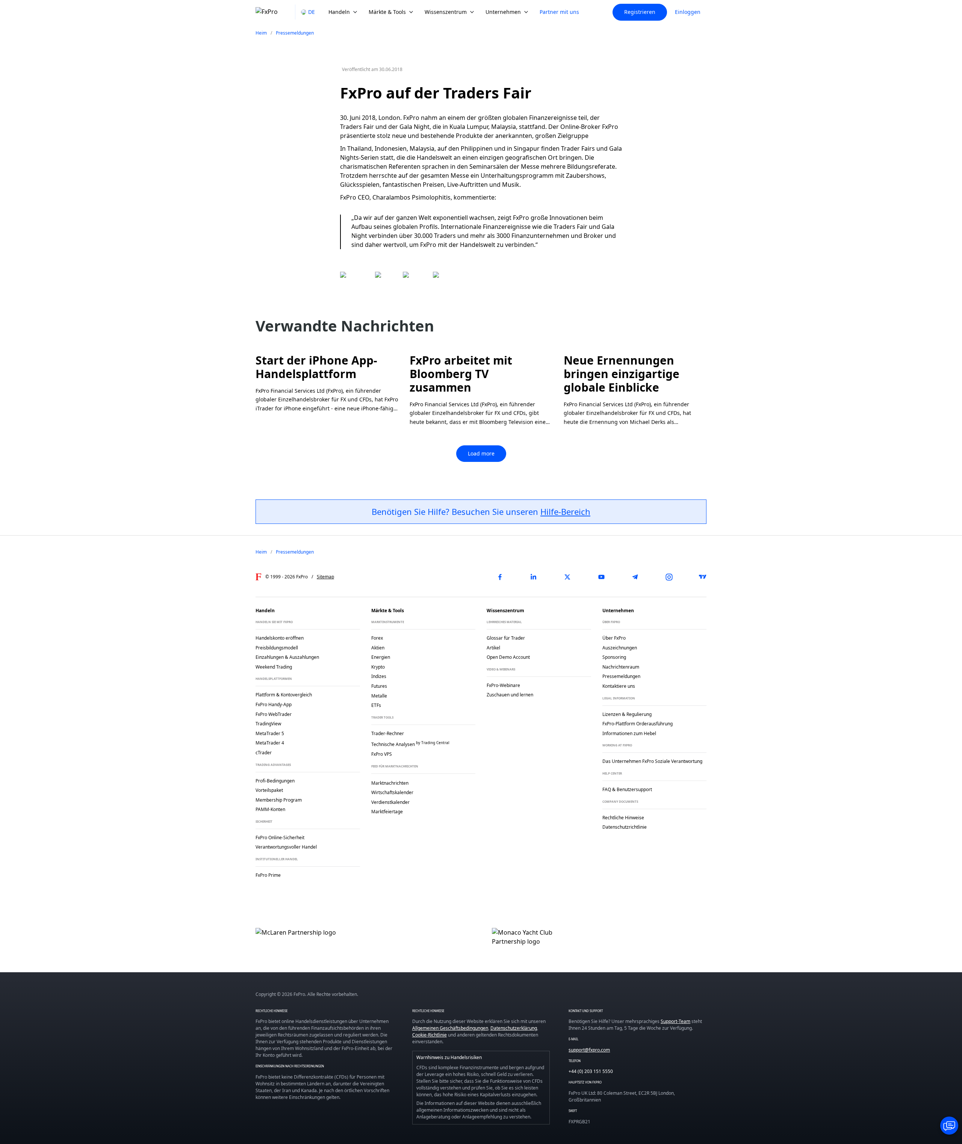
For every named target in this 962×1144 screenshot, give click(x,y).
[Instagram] (669, 577)
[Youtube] (601, 577)
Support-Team (675, 1021)
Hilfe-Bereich (565, 511)
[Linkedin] (533, 577)
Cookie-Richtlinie (429, 1035)
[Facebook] (500, 577)
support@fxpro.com (589, 1050)
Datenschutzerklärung (513, 1028)
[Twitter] (567, 577)
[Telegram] (635, 577)
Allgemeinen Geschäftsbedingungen (450, 1028)
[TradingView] (702, 577)
